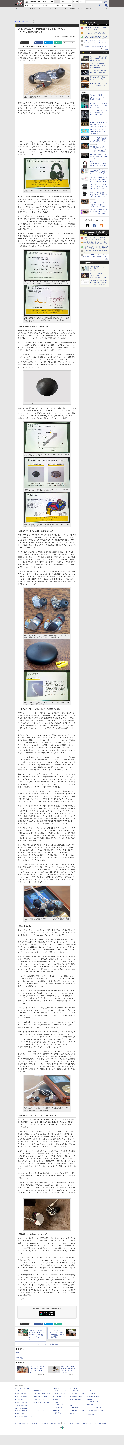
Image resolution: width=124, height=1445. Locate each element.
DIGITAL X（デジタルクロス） (41, 1402)
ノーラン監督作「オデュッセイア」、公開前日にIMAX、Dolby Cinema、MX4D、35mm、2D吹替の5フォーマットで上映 (98, 114)
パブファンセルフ (93, 1402)
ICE (88, 1388)
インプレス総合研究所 (23, 1396)
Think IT (19, 1390)
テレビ (17, 8)
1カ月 (105, 24)
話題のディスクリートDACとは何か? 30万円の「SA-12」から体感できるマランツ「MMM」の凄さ (36, 1335)
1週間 (98, 24)
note (59, 42)
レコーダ (24, 8)
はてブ (49, 42)
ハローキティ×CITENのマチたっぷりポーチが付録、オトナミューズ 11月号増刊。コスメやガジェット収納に (95, 256)
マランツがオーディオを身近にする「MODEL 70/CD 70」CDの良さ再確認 (98, 59)
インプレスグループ (88, 1423)
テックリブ (73, 1413)
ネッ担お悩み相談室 (22, 1405)
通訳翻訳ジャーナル (77, 1396)
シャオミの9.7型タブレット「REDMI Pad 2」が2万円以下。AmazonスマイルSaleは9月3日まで (95, 42)
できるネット (20, 1413)
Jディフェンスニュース (78, 1393)
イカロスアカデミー (77, 1402)
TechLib (74, 1416)
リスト (31, 42)
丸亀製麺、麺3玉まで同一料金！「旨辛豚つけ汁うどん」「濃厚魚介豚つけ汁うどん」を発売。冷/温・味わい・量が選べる (95, 243)
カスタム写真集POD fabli (96, 1410)
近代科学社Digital (59, 1413)
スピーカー (81, 8)
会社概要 (78, 1423)
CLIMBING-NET (59, 1407)
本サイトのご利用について (22, 1423)
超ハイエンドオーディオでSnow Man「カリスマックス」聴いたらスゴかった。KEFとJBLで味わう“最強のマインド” (98, 206)
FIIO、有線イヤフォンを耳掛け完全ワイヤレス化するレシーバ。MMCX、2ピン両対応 (98, 186)
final (17, 1353)
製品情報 (19, 1358)
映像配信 (56, 8)
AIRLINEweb (75, 1390)
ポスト (26, 42)
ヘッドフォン (47, 8)
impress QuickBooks (94, 1396)
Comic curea (92, 1393)
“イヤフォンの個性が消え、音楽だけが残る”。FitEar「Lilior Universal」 (98, 65)
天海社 (90, 1390)
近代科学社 (56, 1410)
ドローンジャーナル (22, 1402)
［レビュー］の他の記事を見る (47, 1344)
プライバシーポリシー (68, 1423)
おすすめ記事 (89, 263)
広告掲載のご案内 (44, 1423)
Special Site (88, 53)
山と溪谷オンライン (60, 1404)
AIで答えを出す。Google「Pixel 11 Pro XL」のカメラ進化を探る (98, 268)
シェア (40, 42)
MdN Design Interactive (78, 1410)
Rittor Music (56, 1388)
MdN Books (75, 1407)
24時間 (91, 24)
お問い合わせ (34, 1423)
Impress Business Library (40, 1396)
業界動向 (72, 8)
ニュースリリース (22, 1355)
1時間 (83, 24)
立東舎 (56, 1399)
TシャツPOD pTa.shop (95, 1407)
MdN (71, 1405)
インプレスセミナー (38, 1399)
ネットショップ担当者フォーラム (42, 1393)
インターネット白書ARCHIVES (25, 1416)
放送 (66, 8)
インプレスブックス (38, 1410)
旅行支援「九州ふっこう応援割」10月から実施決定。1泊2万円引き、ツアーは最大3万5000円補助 (95, 248)
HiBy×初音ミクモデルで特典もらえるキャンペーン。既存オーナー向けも (98, 105)
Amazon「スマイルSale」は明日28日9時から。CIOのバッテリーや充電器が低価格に (98, 211)
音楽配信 (88, 8)
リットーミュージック (60, 1390)
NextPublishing (37, 1413)
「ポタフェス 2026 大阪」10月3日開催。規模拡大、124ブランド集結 (98, 131)
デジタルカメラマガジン (23, 1410)
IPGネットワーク (91, 1404)
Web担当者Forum (21, 1393)
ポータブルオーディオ (35, 8)
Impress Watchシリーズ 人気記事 (95, 232)
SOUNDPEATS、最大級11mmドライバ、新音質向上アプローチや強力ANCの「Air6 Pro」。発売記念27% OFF (98, 196)
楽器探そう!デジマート (61, 1393)
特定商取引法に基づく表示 (102, 1423)
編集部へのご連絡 (55, 1423)
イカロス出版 (73, 1388)
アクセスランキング (91, 22)
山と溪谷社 (56, 1402)
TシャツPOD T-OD (60, 1396)
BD (62, 8)
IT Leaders (20, 1399)
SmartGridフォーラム (39, 1390)
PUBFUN (89, 1399)
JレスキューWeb (76, 1399)
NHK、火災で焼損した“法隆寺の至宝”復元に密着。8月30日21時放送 (98, 156)
